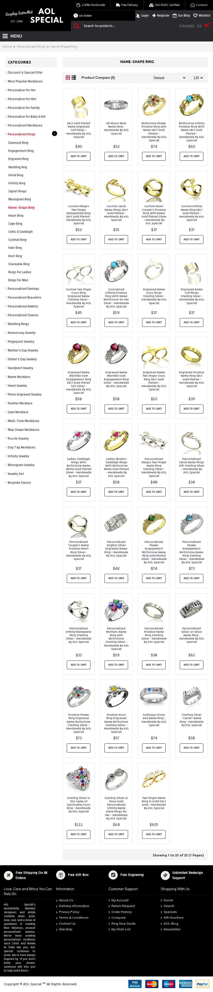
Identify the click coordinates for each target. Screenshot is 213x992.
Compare (118, 918)
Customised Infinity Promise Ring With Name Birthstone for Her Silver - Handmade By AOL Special (116, 297)
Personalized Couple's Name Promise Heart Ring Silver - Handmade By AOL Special (78, 550)
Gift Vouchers (174, 918)
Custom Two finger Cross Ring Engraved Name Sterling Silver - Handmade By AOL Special (78, 297)
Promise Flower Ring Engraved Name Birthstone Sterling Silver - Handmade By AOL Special (78, 723)
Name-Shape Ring (63, 46)
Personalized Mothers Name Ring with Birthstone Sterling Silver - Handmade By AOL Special (116, 638)
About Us (66, 900)
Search (169, 906)
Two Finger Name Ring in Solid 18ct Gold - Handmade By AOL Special (154, 803)
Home (7, 46)
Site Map (65, 929)
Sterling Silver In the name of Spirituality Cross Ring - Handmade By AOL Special (79, 804)
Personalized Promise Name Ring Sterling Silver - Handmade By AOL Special (154, 635)
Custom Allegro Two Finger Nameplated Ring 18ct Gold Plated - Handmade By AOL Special (78, 214)
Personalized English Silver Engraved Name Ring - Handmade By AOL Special (116, 548)
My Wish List (120, 929)
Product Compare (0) (98, 78)
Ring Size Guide (123, 923)
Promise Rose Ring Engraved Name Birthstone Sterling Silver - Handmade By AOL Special (116, 723)
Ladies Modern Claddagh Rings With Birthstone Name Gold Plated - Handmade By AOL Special (116, 467)
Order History (121, 912)
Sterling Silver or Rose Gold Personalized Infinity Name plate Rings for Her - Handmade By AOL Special (116, 808)
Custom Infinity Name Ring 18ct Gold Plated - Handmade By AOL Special (191, 213)
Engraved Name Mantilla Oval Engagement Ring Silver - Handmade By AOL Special (116, 379)
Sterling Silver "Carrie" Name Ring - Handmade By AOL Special (192, 720)
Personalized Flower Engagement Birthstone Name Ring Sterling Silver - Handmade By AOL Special (191, 552)
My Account (120, 900)
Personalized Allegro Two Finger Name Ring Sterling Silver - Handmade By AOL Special (154, 467)
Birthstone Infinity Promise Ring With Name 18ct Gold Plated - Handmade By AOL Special (191, 131)
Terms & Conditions (74, 918)
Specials (170, 912)
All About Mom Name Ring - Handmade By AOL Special (116, 128)
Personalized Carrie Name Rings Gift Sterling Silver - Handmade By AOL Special (191, 465)
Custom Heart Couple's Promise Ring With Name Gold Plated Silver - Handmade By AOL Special (154, 214)
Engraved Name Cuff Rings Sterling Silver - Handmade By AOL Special (191, 296)
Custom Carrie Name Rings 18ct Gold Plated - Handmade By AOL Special (116, 213)
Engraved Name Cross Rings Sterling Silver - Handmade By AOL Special (154, 296)
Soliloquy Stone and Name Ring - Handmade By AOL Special (154, 720)
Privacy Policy (69, 912)
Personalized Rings (31, 46)
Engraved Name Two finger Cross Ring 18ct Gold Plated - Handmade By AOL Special (154, 380)
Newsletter (172, 929)
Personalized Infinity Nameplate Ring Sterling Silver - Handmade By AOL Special (78, 635)
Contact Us (67, 923)
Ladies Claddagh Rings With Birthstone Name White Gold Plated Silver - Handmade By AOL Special (78, 467)
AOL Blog (171, 923)
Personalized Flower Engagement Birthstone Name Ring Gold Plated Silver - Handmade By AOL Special (154, 552)
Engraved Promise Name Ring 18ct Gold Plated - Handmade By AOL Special (191, 379)
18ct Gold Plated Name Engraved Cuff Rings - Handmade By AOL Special (78, 130)
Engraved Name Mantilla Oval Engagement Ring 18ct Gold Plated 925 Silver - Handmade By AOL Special (78, 382)
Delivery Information (74, 906)
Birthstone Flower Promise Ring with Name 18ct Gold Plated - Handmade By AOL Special (154, 131)
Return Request (123, 906)
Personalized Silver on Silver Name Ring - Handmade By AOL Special (191, 635)
